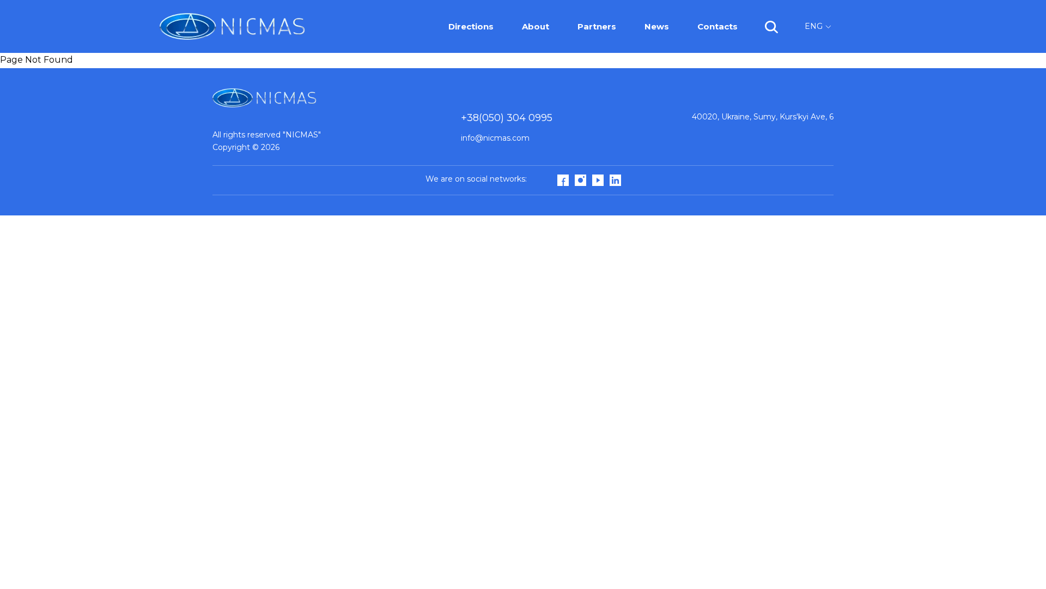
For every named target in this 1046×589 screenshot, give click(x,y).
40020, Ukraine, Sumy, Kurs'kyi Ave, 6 (763, 117)
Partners (596, 26)
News (656, 26)
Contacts (717, 26)
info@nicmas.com (495, 138)
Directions (471, 26)
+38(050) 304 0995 (506, 118)
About (535, 26)
